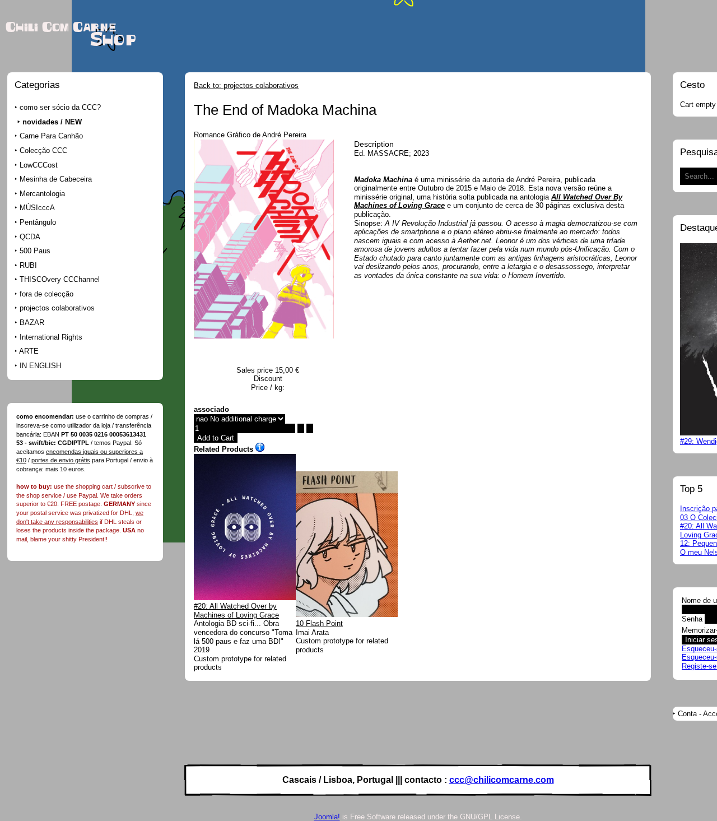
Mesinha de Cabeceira (56, 179)
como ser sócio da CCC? (60, 107)
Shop (113, 40)
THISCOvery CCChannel (60, 279)
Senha (692, 619)
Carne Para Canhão (51, 136)
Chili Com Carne (61, 27)
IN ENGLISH (40, 365)
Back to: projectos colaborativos (246, 85)
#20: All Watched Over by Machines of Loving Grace (236, 610)
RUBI (28, 265)
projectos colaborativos (57, 308)
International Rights (51, 337)
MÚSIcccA (37, 207)
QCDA (30, 237)
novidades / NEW (52, 122)
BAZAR (32, 322)
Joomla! (327, 817)
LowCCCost (39, 165)
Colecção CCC (43, 150)
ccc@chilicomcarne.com (501, 780)
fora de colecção (46, 294)
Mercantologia (42, 193)
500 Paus (35, 251)
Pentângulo (38, 222)
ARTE (29, 351)
